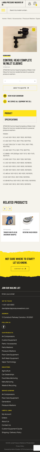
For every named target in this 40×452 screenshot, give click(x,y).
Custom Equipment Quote (12, 429)
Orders (4, 418)
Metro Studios (15, 449)
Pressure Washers (9, 351)
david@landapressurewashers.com (15, 308)
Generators (6, 401)
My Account (6, 414)
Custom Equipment (9, 340)
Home (4, 19)
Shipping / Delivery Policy (11, 432)
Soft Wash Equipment (10, 358)
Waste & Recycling (9, 385)
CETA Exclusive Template (28, 449)
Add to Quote (19, 88)
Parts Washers (7, 347)
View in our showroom (15, 96)
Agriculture (6, 371)
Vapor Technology (9, 362)
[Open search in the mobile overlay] (23, 10)
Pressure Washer (29, 19)
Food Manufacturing (10, 378)
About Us (5, 421)
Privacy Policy (20, 446)
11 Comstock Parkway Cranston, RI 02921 (17, 317)
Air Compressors (8, 336)
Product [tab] (8, 113)
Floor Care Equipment (10, 354)
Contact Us (18, 269)
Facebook (3, 326)
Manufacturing (7, 382)
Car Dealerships (8, 374)
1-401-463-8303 (8, 305)
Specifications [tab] (11, 119)
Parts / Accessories (15, 19)
